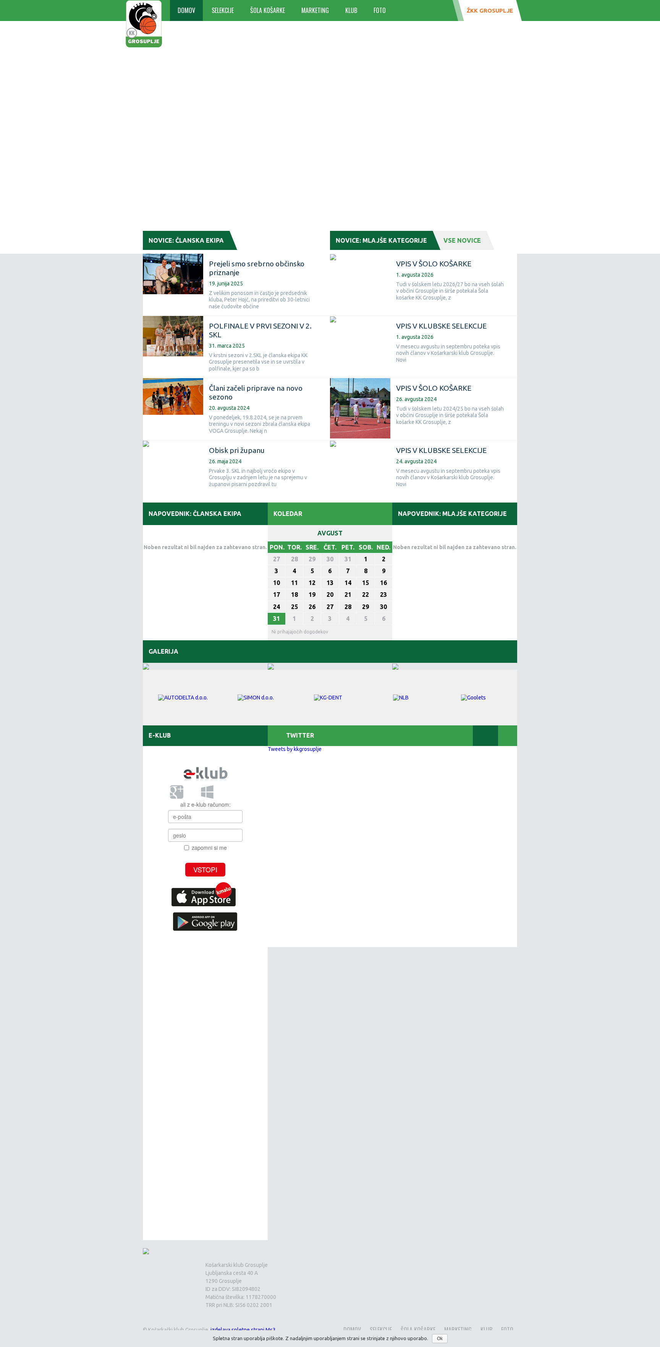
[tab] (370, 735)
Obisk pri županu (237, 450)
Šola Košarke (267, 10)
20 (330, 594)
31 (348, 559)
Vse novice (462, 240)
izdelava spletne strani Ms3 (243, 1330)
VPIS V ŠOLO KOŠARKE (433, 263)
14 (348, 582)
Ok (440, 1338)
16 (383, 582)
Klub (351, 10)
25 (294, 606)
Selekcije (223, 10)
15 (365, 582)
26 (312, 606)
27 (276, 559)
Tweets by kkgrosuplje (295, 749)
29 (312, 559)
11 (294, 582)
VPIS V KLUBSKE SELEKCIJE (441, 326)
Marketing (315, 10)
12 (312, 582)
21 (348, 594)
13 (330, 582)
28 (294, 559)
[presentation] (370, 735)
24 (276, 606)
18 (294, 594)
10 (276, 582)
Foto (380, 10)
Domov (186, 10)
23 (383, 594)
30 (330, 559)
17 (276, 594)
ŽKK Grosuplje (490, 10)
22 (365, 594)
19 (312, 594)
